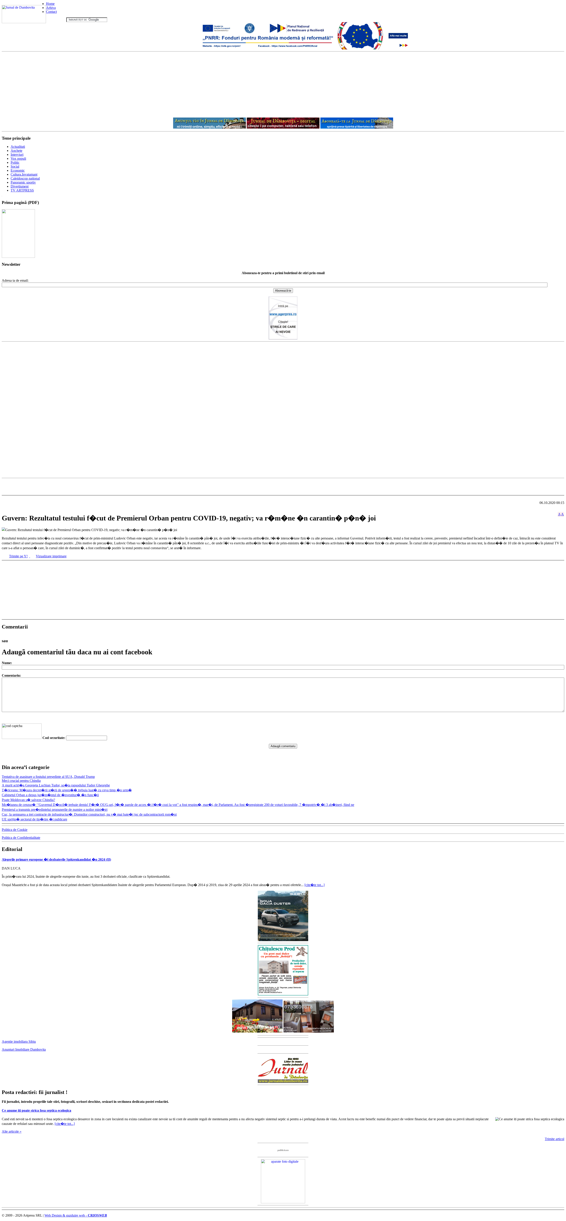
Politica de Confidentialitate (21, 837)
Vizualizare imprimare (51, 556)
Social (15, 166)
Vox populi (18, 158)
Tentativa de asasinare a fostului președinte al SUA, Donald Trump (48, 777)
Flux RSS (58, 19)
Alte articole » (11, 1131)
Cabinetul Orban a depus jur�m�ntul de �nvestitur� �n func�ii (50, 795)
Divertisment (20, 186)
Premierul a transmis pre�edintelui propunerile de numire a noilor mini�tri (54, 809)
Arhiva (51, 7)
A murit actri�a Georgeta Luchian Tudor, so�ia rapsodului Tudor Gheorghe (56, 785)
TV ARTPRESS (22, 190)
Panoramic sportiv (23, 182)
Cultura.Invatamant (24, 174)
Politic (15, 162)
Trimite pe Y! (18, 556)
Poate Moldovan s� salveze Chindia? (28, 800)
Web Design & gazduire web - (75, 1215)
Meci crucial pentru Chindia (21, 780)
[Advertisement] (283, 85)
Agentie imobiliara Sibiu (19, 1041)
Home (50, 4)
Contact (51, 11)
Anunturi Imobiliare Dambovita (24, 1049)
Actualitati (18, 146)
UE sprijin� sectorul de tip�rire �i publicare (34, 819)
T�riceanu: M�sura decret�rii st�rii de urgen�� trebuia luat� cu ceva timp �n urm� (67, 790)
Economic (18, 170)
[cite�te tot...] (314, 885)
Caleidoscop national (25, 178)
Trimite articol (554, 1139)
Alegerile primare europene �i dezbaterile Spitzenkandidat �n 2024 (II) (56, 859)
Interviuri (17, 154)
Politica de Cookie (14, 830)
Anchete (16, 150)
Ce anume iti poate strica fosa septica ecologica (36, 1110)
